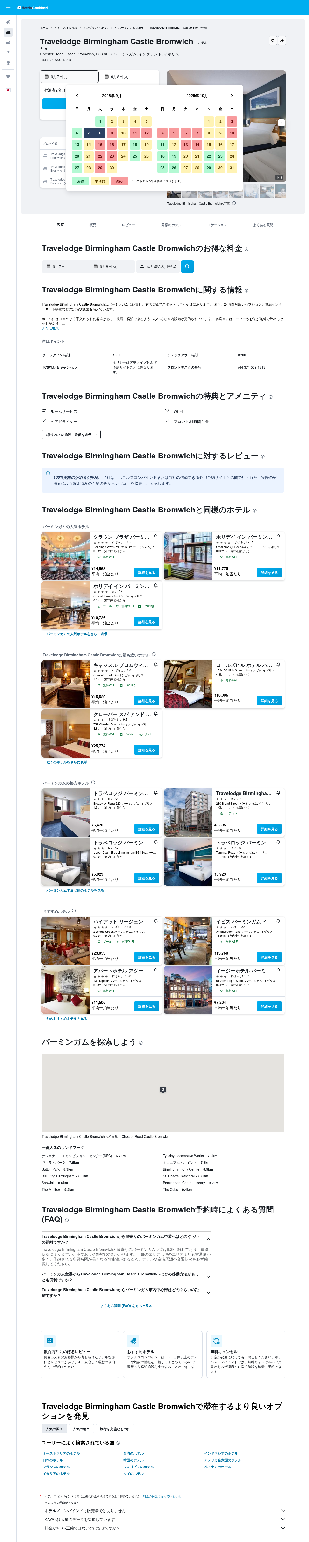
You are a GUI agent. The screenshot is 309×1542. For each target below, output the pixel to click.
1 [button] (100, 121)
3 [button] (123, 121)
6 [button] (77, 133)
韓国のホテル (133, 1459)
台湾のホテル (133, 1453)
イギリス (60, 27)
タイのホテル (133, 1473)
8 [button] (100, 133)
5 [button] (147, 121)
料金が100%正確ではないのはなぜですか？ (82, 1528)
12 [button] (146, 133)
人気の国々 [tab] (54, 1428)
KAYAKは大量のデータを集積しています (80, 1519)
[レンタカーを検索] (8, 42)
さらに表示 (50, 328)
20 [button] (77, 156)
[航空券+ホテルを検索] (8, 52)
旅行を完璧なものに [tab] (115, 1428)
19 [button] (146, 144)
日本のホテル (53, 1459)
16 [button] (112, 144)
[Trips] (8, 76)
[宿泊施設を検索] (8, 32)
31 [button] (232, 167)
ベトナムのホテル (217, 1466)
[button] (8, 7)
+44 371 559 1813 (55, 59)
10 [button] (123, 133)
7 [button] (89, 133)
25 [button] (135, 156)
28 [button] (88, 167)
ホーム (44, 27)
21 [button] (88, 156)
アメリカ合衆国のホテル (222, 1459)
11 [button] (135, 133)
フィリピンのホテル (138, 1466)
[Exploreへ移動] (8, 62)
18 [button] (135, 144)
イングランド (92, 27)
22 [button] (100, 156)
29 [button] (100, 167)
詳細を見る (146, 572)
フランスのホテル (56, 1466)
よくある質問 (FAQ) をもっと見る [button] (126, 1305)
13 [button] (77, 144)
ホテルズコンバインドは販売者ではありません (85, 1510)
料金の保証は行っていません (162, 1496)
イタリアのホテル (56, 1473)
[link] (77, 633)
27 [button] (77, 167)
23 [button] (112, 156)
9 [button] (112, 133)
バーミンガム (126, 27)
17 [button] (123, 144)
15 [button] (100, 144)
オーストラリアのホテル (61, 1453)
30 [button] (112, 167)
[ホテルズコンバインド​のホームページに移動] (32, 7)
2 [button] (112, 121)
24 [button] (123, 156)
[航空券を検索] (8, 22)
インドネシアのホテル (221, 1453)
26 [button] (146, 156)
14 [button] (88, 144)
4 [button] (135, 121)
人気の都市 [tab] (81, 1428)
